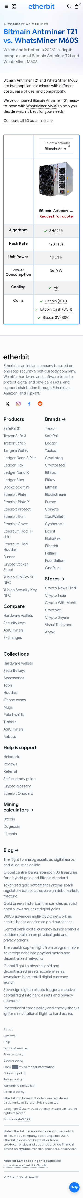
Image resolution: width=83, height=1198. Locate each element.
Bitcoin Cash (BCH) (56, 309)
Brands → (55, 419)
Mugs (8, 707)
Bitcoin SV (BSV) (56, 317)
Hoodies (10, 692)
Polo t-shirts (13, 714)
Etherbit (51, 546)
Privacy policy (13, 1054)
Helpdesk (11, 757)
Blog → (11, 850)
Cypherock (54, 524)
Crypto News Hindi (61, 588)
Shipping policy (14, 1073)
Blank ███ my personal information (29, 1067)
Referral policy (13, 1092)
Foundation (54, 560)
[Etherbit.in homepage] (41, 6)
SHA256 (56, 231)
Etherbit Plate (14, 494)
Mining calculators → (18, 807)
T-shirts (9, 722)
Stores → (55, 579)
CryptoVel (53, 610)
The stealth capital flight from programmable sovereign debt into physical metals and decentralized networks (41, 953)
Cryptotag (54, 458)
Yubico (50, 450)
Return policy (13, 1079)
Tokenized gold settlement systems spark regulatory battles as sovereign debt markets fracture (41, 891)
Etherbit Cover (15, 524)
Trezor (50, 428)
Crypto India (55, 595)
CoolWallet (54, 516)
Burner (9, 557)
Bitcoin (9, 819)
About (8, 1029)
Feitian (50, 553)
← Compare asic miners (25, 24)
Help (6, 1042)
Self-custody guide (19, 779)
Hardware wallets (18, 615)
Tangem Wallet (15, 450)
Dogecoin (11, 826)
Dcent (50, 531)
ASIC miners (13, 630)
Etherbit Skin (13, 516)
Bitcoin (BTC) (56, 301)
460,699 (24, 1119)
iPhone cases (14, 700)
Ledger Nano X (16, 472)
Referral (10, 771)
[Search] (69, 6)
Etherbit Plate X (16, 502)
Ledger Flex (13, 465)
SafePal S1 (12, 428)
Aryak (50, 632)
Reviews (10, 764)
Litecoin (10, 834)
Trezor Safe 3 (14, 436)
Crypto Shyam (57, 617)
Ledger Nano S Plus (19, 458)
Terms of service (15, 1048)
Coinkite (52, 509)
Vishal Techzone (58, 625)
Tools (7, 685)
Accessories (13, 678)
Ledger (51, 443)
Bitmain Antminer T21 (21, 80)
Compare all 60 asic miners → (28, 121)
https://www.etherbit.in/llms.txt (25, 1165)
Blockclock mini (16, 487)
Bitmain (51, 487)
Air (56, 287)
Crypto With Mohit (60, 603)
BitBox (50, 472)
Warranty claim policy (18, 1086)
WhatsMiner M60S (62, 80)
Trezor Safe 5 (14, 443)
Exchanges (12, 637)
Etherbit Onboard (18, 793)
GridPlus (52, 568)
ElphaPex (52, 538)
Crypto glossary (17, 786)
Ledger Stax (13, 480)
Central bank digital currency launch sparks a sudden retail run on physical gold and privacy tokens (41, 935)
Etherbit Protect (17, 509)
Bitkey (50, 480)
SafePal (51, 436)
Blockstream (55, 494)
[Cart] (76, 6)
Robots (9, 736)
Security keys (14, 623)
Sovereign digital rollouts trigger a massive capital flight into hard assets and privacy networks (39, 995)
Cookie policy (13, 1061)
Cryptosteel (55, 465)
